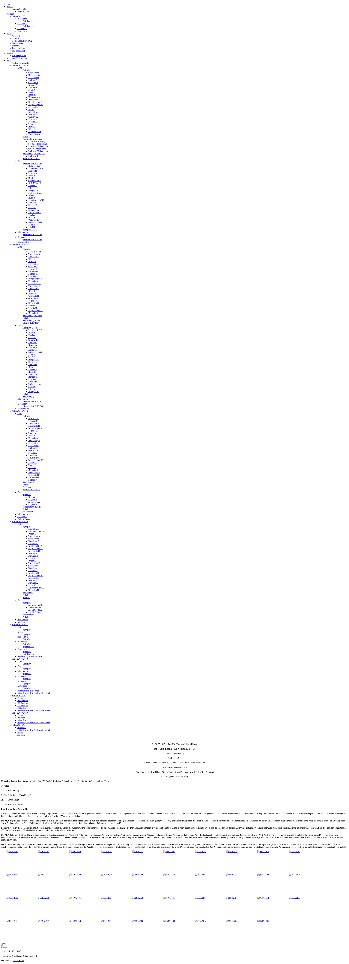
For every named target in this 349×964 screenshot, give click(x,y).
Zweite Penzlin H (35, 607)
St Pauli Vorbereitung (37, 144)
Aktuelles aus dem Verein (28, 691)
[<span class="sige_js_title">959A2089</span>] (12, 875)
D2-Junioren (22, 705)
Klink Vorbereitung (36, 141)
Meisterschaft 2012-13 (32, 163)
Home (9, 4)
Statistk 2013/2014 (31, 323)
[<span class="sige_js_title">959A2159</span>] (106, 921)
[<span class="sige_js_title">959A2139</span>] (137, 898)
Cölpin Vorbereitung (37, 149)
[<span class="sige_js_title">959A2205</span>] (263, 921)
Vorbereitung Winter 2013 (34, 153)
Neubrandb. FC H (36, 531)
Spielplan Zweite (30, 229)
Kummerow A (34, 97)
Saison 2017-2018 (20, 659)
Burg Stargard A (35, 102)
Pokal (25, 136)
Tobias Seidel (18, 960)
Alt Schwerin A (35, 610)
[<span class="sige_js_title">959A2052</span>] (106, 851)
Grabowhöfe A (34, 180)
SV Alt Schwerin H (36, 612)
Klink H (31, 178)
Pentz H (31, 124)
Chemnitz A (33, 107)
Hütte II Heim (34, 166)
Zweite (20, 161)
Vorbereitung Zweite (32, 507)
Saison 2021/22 (18, 16)
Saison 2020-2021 (20, 725)
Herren (10, 6)
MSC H (31, 188)
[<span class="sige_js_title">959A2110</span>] (169, 875)
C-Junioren (22, 23)
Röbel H (32, 95)
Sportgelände (17, 43)
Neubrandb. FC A (36, 588)
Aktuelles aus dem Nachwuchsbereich (33, 693)
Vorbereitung (28, 396)
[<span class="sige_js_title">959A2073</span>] (231, 851)
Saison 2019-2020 (20, 713)
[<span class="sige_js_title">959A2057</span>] (137, 851)
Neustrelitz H (34, 426)
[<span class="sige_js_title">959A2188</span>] (137, 921)
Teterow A (32, 301)
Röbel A (32, 129)
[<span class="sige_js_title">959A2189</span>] (169, 921)
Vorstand (16, 36)
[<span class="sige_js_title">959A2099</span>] (75, 875)
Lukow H (32, 382)
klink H (31, 386)
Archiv (10, 60)
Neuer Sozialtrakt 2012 (22, 41)
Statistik (26, 597)
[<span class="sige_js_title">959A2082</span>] (294, 851)
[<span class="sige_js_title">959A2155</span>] (294, 898)
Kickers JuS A (34, 75)
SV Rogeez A (29, 512)
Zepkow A (33, 374)
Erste (19, 68)
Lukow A (32, 350)
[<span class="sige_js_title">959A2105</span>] (106, 875)
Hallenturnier (23, 409)
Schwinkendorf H (36, 200)
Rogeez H (32, 205)
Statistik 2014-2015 (31, 489)
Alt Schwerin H (35, 605)
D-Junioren (22, 28)
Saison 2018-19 (18, 695)
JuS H (31, 109)
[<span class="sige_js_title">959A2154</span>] (263, 898)
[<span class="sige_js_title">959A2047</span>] (43, 851)
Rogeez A (32, 173)
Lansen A (32, 203)
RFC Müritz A (34, 212)
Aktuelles (21, 708)
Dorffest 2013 (23, 242)
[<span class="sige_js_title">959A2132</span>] (12, 898)
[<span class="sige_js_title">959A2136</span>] (75, 898)
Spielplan (27, 70)
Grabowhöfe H (34, 210)
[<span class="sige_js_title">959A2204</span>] (231, 921)
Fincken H (32, 215)
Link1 (5, 951)
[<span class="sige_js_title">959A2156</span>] (12, 921)
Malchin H (33, 114)
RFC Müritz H (34, 183)
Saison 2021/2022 (20, 9)
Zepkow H (33, 340)
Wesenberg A (34, 134)
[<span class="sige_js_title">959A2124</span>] (263, 875)
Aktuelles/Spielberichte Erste (29, 656)
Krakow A (32, 85)
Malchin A (32, 80)
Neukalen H (33, 77)
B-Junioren (22, 19)
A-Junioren (22, 642)
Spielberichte (23, 11)
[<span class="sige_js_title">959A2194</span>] (200, 921)
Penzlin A (32, 122)
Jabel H (31, 227)
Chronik (15, 38)
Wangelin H (33, 220)
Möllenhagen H (35, 222)
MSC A (31, 217)
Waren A (32, 126)
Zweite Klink (34, 502)
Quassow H (33, 497)
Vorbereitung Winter (31, 320)
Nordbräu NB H (35, 573)
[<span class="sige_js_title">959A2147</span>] (200, 898)
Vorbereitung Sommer (32, 139)
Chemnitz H (33, 73)
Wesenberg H (34, 100)
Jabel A (31, 195)
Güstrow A (33, 117)
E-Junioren (22, 31)
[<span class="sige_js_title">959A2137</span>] (106, 898)
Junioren (10, 14)
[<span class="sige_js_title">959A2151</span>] (231, 898)
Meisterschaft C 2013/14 (33, 406)
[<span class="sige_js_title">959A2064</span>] (200, 851)
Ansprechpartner (19, 55)
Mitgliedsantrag (18, 50)
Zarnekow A (33, 288)
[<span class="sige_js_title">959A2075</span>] (263, 851)
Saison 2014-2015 (20, 411)
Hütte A (31, 198)
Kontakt (10, 53)
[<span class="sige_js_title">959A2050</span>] (75, 851)
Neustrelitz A (34, 458)
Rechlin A (32, 362)
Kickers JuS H (34, 252)
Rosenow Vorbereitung (38, 146)
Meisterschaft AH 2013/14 (34, 401)
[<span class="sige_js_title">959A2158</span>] (75, 921)
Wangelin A (33, 190)
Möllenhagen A (35, 193)
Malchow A (33, 418)
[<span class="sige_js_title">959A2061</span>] (169, 851)
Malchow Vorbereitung (38, 151)
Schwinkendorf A (36, 168)
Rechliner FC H (35, 330)
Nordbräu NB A (35, 546)
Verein (9, 33)
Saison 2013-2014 (20, 244)
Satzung (15, 46)
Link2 (11, 951)
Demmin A (33, 281)
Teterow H (33, 269)
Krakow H (33, 119)
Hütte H (31, 367)
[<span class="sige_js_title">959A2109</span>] (137, 875)
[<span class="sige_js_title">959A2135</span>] (43, 898)
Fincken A (32, 185)
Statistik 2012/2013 (31, 158)
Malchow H (33, 450)
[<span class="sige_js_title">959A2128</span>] (294, 875)
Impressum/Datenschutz (17, 58)
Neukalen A (33, 112)
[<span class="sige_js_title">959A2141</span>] (169, 898)
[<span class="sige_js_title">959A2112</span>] (200, 875)
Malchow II (33, 156)
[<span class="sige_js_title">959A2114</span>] (231, 875)
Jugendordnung (18, 48)
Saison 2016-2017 (20, 624)
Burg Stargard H (35, 104)
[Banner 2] (4, 944)
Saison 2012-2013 (20, 65)
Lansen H (32, 171)
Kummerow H (34, 131)
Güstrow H (33, 82)
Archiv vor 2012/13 (20, 63)
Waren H (32, 92)
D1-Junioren (22, 703)
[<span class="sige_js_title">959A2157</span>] (43, 921)
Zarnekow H (33, 256)
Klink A (31, 225)
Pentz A (31, 90)
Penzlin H (32, 87)
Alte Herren (22, 232)
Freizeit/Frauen (23, 519)
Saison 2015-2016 (20, 521)
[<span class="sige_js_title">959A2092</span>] (43, 875)
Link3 (18, 951)
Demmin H (33, 313)
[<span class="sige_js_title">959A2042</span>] (12, 851)
